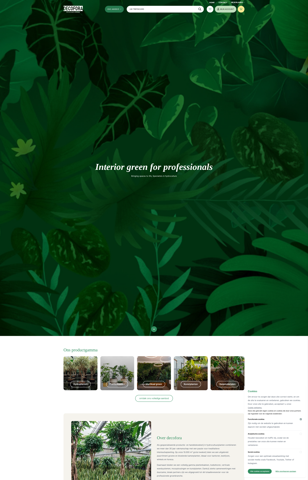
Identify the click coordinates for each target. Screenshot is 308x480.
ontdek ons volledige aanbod (154, 398)
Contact (223, 2)
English (235, 17)
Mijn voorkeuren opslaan (286, 471)
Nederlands (237, 2)
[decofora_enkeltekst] (73, 9)
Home (212, 2)
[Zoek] (200, 9)
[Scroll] (154, 329)
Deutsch (236, 22)
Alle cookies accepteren (259, 471)
